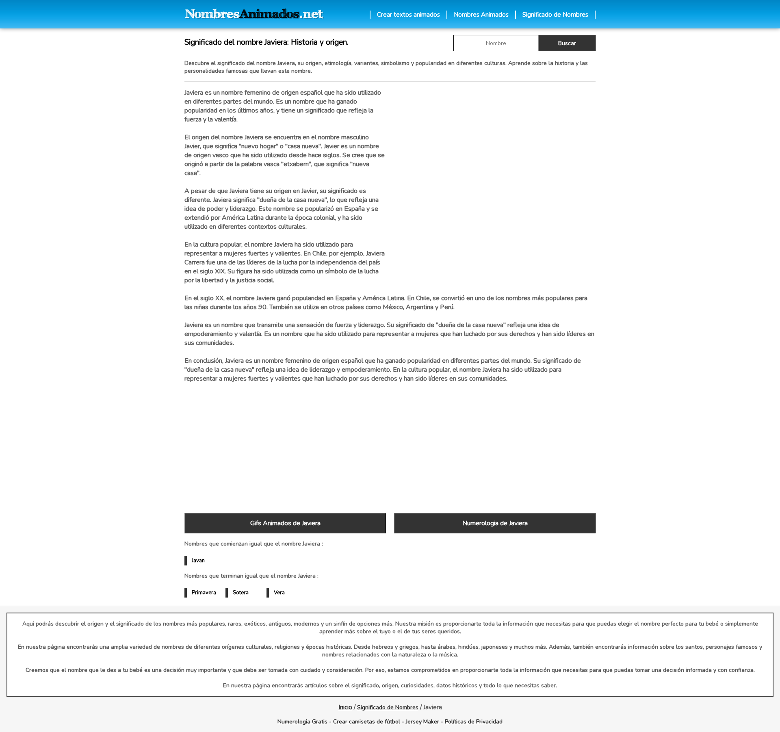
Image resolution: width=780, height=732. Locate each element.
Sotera (241, 592)
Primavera (204, 592)
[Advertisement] (495, 174)
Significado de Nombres (555, 15)
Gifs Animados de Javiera (285, 523)
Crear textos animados (408, 15)
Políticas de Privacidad (474, 722)
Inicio (345, 707)
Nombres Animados (481, 15)
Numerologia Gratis (302, 722)
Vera (279, 592)
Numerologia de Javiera (495, 523)
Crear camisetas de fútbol (366, 722)
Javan (198, 560)
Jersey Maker (422, 722)
